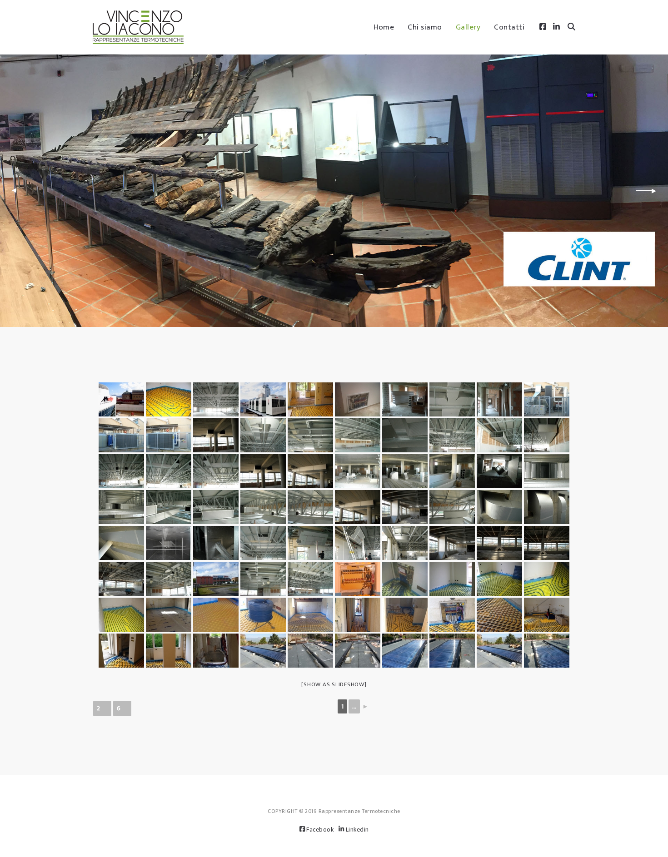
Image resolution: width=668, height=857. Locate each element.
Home (384, 27)
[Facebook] (542, 27)
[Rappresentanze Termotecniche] (138, 27)
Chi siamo (425, 27)
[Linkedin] (556, 27)
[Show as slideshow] (333, 684)
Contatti (509, 27)
